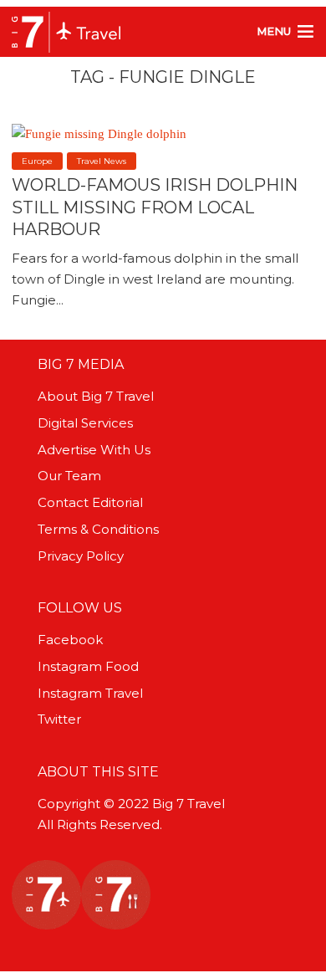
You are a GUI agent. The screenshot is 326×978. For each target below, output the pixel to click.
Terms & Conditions (98, 529)
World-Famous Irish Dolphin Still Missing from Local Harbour (155, 206)
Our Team (69, 476)
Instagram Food (88, 666)
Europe (37, 161)
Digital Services (85, 423)
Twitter (59, 719)
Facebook (70, 640)
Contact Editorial (90, 502)
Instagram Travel (90, 693)
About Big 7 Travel (96, 396)
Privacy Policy (81, 556)
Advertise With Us (94, 450)
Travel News (101, 161)
